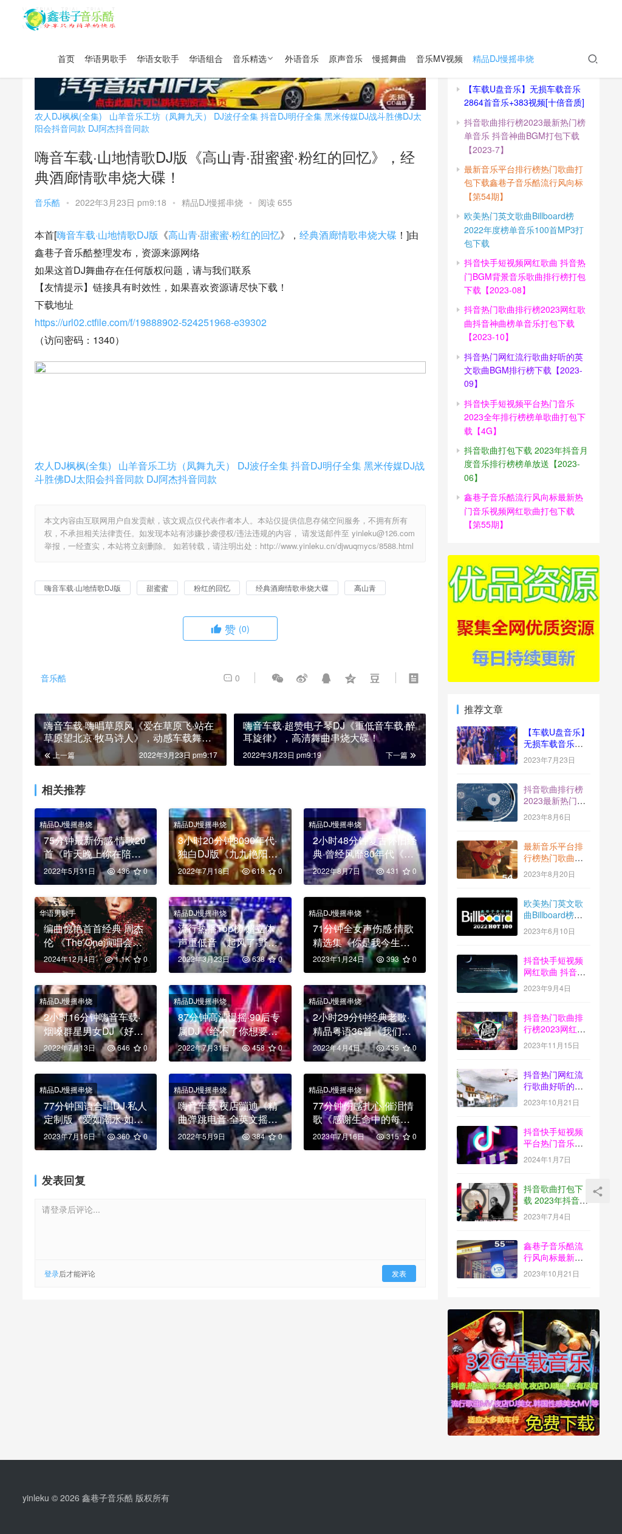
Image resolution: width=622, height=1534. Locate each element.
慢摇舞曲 (389, 58)
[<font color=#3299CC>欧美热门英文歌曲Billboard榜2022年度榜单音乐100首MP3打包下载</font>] (487, 904)
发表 (399, 1273)
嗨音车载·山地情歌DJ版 (107, 235)
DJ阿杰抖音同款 (118, 128)
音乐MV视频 (439, 58)
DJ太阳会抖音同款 (104, 479)
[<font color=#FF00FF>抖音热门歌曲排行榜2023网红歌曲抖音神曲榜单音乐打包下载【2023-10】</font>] (487, 1018)
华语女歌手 (158, 58)
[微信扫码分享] (278, 677)
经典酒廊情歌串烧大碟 (348, 235)
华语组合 (206, 58)
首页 (66, 58)
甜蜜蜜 (214, 235)
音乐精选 (250, 58)
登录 (51, 1273)
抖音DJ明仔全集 (291, 116)
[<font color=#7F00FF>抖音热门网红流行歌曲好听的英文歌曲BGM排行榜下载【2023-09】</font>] (487, 1075)
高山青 (182, 235)
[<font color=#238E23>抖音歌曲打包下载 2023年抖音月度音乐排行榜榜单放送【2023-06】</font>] (487, 1190)
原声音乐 (346, 58)
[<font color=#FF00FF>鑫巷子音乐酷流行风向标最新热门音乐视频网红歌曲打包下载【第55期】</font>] (487, 1247)
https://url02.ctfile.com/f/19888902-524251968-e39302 (151, 322)
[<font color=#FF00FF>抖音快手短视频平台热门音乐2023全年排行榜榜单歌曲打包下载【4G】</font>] (487, 1133)
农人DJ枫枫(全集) (68, 116)
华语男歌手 (105, 58)
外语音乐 (302, 58)
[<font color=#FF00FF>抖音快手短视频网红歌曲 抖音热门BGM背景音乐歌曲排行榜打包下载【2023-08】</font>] (487, 961)
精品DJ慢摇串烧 (503, 58)
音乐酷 (47, 202)
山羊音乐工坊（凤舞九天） (160, 116)
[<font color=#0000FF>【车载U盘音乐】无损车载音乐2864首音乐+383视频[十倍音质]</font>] (487, 733)
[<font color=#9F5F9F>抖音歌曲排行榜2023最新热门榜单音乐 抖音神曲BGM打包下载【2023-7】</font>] (487, 790)
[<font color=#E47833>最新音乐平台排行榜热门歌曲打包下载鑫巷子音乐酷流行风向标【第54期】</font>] (487, 847)
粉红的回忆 (255, 235)
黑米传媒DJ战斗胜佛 (363, 116)
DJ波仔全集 (236, 116)
